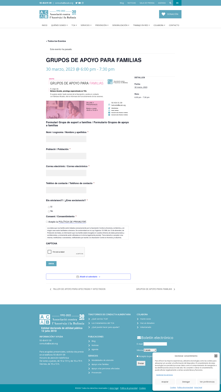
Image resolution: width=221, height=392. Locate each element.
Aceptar (165, 381)
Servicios (85, 25)
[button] (216, 355)
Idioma (140, 350)
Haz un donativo (147, 323)
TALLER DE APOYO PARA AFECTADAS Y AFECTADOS (79, 289)
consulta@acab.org (64, 3)
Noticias (95, 345)
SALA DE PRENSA (147, 3)
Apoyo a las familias (100, 364)
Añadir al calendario (88, 276)
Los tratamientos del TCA (103, 323)
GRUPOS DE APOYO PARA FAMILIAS (154, 289)
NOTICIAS (132, 3)
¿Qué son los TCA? (100, 319)
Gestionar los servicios (164, 375)
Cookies (173, 387)
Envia (51, 263)
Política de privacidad (185, 387)
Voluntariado (145, 327)
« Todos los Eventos (56, 41)
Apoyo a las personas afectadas (106, 368)
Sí (51, 206)
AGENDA (162, 3)
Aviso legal (198, 387)
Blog (122, 3)
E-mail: (140, 344)
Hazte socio (145, 319)
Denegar (186, 381)
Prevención (101, 25)
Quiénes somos (58, 25)
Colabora (158, 25)
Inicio (44, 25)
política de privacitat (72, 221)
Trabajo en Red (140, 25)
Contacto (174, 25)
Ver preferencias (207, 381)
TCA (73, 25)
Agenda (95, 349)
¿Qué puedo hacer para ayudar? (106, 327)
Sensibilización (119, 25)
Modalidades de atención (103, 360)
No (51, 210)
